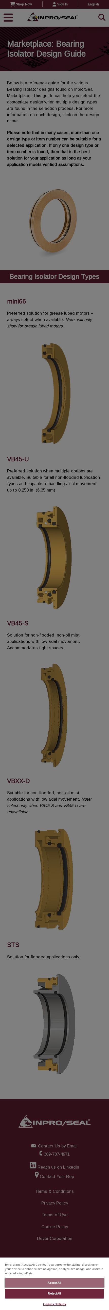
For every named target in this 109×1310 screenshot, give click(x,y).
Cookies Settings (54, 1304)
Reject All (54, 1293)
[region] (54, 1284)
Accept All (54, 1282)
